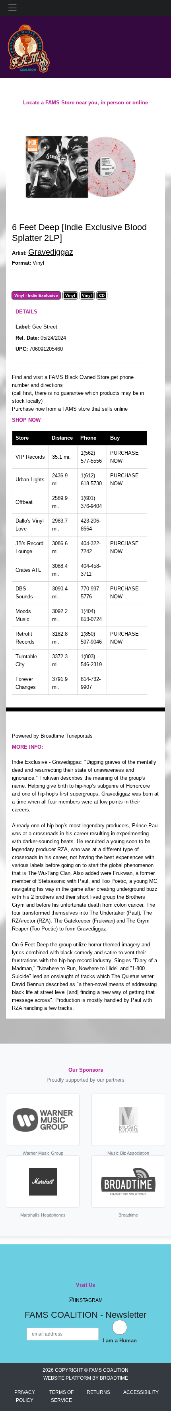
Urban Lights (30, 480)
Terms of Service (61, 1396)
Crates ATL (28, 570)
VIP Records (30, 457)
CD (102, 296)
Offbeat (24, 502)
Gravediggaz (50, 252)
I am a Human (120, 1341)
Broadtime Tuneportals (67, 736)
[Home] (28, 46)
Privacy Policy (24, 1396)
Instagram (88, 1300)
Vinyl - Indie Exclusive (36, 296)
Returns (98, 1392)
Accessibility (141, 1392)
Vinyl (70, 296)
